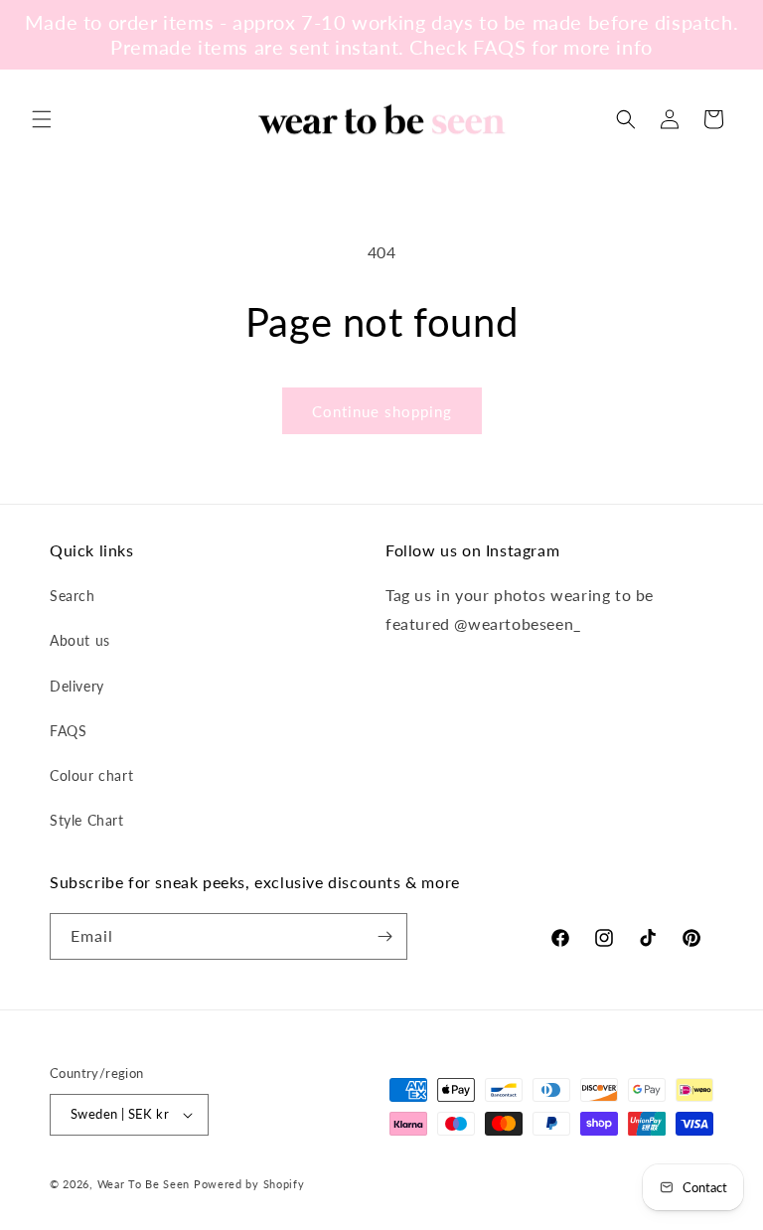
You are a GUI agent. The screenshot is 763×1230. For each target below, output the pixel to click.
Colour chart (91, 775)
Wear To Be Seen (144, 1183)
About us (80, 640)
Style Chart (87, 820)
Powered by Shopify (249, 1183)
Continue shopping (382, 411)
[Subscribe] (384, 936)
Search (72, 595)
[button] (42, 119)
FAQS (68, 730)
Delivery (77, 686)
